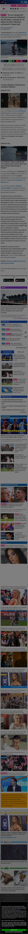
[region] (14, 918)
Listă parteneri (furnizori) (5, 927)
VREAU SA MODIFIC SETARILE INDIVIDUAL (14, 931)
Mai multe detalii (18, 909)
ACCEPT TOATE (14, 929)
